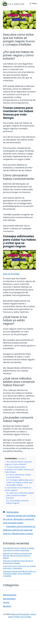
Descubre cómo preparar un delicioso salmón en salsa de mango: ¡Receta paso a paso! (19, 530)
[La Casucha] (12, 3)
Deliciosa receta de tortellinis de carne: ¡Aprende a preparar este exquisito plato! (19, 519)
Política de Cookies (22, 617)
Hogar (6, 602)
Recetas (7, 606)
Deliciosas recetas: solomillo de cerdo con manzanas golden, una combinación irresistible (19, 573)
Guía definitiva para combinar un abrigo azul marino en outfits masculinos (18, 549)
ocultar (21, 458)
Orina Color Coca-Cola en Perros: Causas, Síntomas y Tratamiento (19, 567)
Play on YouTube (11, 273)
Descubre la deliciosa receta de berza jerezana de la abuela (18, 562)
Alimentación (9, 594)
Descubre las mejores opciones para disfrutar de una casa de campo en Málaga (17, 555)
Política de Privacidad (19, 614)
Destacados (12, 512)
